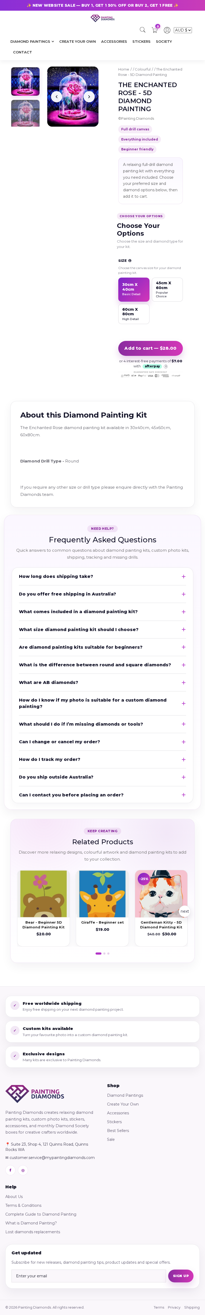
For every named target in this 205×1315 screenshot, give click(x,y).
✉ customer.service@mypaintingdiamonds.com (50, 1157)
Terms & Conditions (23, 1205)
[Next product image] (89, 96)
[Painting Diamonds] (34, 1094)
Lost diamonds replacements (32, 1232)
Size (122, 260)
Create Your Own (123, 1104)
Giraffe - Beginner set (102, 922)
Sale (111, 1139)
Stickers (114, 1121)
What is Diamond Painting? (31, 1223)
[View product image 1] (25, 81)
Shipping (192, 1307)
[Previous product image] (56, 96)
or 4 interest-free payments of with (150, 363)
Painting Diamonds (137, 118)
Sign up (181, 1276)
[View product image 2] (25, 114)
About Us (14, 1196)
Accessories (118, 1113)
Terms (159, 1307)
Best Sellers (118, 1130)
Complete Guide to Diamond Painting (40, 1214)
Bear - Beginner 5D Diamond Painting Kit (43, 924)
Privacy (174, 1307)
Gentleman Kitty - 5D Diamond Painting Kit (161, 924)
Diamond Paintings (125, 1095)
